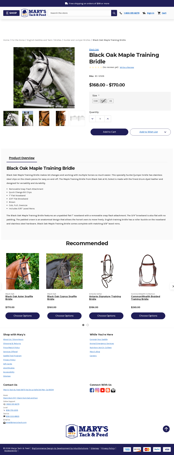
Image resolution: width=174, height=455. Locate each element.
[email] (113, 390)
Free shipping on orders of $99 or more (89, 3)
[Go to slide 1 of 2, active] (83, 325)
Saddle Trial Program (12, 356)
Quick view (23, 271)
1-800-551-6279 (12, 404)
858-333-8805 (12, 416)
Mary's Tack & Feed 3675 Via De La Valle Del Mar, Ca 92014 (28, 390)
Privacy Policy (9, 360)
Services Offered (10, 351)
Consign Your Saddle (99, 339)
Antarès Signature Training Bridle (105, 297)
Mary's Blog (95, 351)
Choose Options (23, 315)
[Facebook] (92, 390)
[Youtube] (102, 390)
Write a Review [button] (127, 67)
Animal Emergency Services (102, 343)
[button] (166, 429)
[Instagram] (97, 390)
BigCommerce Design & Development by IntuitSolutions (60, 448)
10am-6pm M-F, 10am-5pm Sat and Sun (20, 398)
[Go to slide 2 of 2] (88, 325)
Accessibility (8, 372)
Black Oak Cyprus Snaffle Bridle (62, 297)
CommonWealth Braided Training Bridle (145, 297)
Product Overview (22, 158)
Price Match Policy (11, 347)
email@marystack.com (16, 422)
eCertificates (9, 368)
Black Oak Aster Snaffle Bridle (19, 297)
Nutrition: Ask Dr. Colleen (101, 347)
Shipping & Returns (12, 343)
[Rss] (108, 390)
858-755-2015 (12, 410)
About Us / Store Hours (13, 339)
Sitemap (7, 376)
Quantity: (94, 112)
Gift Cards (7, 364)
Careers (93, 356)
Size (95, 95)
